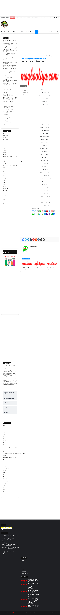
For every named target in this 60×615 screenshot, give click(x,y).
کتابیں (4, 184)
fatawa (19, 31)
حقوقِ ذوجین (4, 150)
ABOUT (23, 560)
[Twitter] (26, 239)
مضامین (4, 194)
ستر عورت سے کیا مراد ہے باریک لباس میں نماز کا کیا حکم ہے (9, 110)
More (31, 31)
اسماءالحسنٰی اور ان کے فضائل (6, 139)
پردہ (3, 145)
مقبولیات (4, 196)
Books (24, 31)
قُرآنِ (4, 180)
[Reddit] (36, 239)
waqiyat (10, 31)
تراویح (4, 147)
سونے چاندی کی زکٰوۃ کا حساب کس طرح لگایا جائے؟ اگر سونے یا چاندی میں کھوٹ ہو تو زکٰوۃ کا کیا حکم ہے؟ (9, 76)
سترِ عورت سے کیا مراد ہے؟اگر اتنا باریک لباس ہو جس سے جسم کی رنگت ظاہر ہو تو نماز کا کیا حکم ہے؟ (10, 112)
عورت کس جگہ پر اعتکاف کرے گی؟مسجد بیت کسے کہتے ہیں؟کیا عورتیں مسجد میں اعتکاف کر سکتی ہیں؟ (9, 41)
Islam (2, 31)
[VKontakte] (38, 239)
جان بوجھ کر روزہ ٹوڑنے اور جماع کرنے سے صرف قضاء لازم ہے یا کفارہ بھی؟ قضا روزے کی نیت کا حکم (10, 58)
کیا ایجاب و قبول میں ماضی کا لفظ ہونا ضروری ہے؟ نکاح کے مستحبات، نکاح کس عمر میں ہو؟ (9, 91)
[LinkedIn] (28, 239)
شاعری (44, 58)
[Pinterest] (33, 239)
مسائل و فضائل (5, 192)
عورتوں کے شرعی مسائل (6, 177)
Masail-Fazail (6, 31)
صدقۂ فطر (4, 169)
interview (27, 31)
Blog (36, 31)
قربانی (4, 182)
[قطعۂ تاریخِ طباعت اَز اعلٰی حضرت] (27, 264)
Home (34, 31)
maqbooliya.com (26, 90)
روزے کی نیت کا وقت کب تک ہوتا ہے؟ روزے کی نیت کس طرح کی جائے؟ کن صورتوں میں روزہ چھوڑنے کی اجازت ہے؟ (10, 66)
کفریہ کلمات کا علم (5, 186)
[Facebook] (23, 239)
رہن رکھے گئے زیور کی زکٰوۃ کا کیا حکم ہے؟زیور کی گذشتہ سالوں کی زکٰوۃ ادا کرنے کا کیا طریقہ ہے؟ (10, 69)
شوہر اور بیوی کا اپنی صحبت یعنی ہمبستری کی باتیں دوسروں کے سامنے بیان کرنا (9, 123)
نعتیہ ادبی (4, 197)
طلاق (3, 171)
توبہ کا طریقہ (4, 148)
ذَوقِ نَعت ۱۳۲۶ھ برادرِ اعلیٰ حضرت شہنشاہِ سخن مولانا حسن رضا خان (10, 156)
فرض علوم (4, 179)
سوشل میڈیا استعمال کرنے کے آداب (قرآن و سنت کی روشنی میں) (10, 165)
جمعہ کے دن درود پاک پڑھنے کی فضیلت (7, 121)
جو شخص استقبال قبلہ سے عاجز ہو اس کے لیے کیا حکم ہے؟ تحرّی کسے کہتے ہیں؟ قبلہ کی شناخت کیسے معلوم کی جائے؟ (9, 94)
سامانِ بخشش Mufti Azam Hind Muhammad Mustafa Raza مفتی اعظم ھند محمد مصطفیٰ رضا (39, 56)
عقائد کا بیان (4, 175)
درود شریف (4, 154)
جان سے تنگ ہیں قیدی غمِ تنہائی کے (38, 268)
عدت (4, 173)
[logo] (6, 528)
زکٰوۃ (3, 160)
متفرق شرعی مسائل (5, 190)
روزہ (3, 158)
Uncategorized (5, 135)
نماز (3, 201)
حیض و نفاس (4, 152)
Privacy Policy (24, 571)
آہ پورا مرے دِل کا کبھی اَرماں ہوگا (50, 268)
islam (4, 133)
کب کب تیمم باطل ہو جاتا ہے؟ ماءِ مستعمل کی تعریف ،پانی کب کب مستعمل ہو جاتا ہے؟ (10, 118)
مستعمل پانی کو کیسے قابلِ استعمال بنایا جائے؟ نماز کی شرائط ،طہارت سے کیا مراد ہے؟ (10, 115)
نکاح (4, 199)
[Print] (44, 239)
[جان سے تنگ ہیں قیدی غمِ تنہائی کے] (39, 264)
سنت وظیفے (4, 164)
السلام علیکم (4, 105)
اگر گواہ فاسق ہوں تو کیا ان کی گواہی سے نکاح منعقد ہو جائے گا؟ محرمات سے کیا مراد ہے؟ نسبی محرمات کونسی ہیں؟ (9, 88)
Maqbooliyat (15, 31)
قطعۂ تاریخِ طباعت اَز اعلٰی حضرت (25, 268)
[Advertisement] (30, 8)
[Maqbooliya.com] (4, 24)
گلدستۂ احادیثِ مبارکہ (5, 188)
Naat (22, 31)
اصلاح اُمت (4, 141)
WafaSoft (15, 613)
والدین (4, 203)
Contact (23, 564)
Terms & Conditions (25, 573)
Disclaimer (23, 566)
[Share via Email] (41, 239)
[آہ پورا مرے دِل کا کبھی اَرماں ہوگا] (52, 264)
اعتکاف (4, 143)
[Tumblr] (31, 239)
